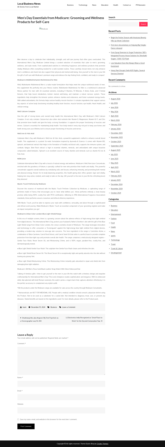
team (24, 307)
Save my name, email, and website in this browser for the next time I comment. (48, 419)
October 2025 (116, 142)
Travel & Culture (117, 248)
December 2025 (117, 133)
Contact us (127, 5)
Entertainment (116, 214)
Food (113, 223)
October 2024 (116, 193)
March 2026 (115, 120)
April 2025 (114, 167)
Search (112, 17)
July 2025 (114, 154)
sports (113, 236)
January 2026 (116, 129)
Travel (113, 244)
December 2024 (116, 184)
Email (20, 391)
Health (115, 5)
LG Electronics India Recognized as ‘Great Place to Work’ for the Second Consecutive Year (84, 319)
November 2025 (117, 137)
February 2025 (116, 176)
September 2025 (117, 146)
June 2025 (114, 159)
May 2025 (114, 163)
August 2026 (115, 99)
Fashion (114, 219)
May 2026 (114, 112)
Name (20, 377)
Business (70, 5)
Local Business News (29, 3)
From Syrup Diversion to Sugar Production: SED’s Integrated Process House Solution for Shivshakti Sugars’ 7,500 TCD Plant (129, 55)
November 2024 (117, 189)
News (94, 5)
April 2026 (114, 116)
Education (104, 5)
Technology (83, 5)
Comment (21, 343)
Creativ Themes (102, 444)
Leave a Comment (68, 307)
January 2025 (116, 180)
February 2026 (116, 124)
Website (20, 404)
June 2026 (114, 107)
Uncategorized (116, 253)
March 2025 (115, 171)
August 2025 (115, 150)
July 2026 (114, 103)
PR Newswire (140, 5)
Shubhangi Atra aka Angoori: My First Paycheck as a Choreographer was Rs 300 (39, 319)
